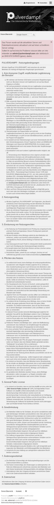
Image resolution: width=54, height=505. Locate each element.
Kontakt (9, 99)
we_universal (10, 500)
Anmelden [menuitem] (43, 3)
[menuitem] (5, 502)
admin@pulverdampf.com (23, 53)
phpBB (11, 495)
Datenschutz (45, 255)
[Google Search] (34, 34)
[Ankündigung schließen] (51, 42)
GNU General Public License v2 (18, 389)
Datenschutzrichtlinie (12, 484)
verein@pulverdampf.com (15, 127)
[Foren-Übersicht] (27, 17)
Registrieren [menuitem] (30, 3)
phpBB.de (21, 498)
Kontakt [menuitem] (19, 491)
